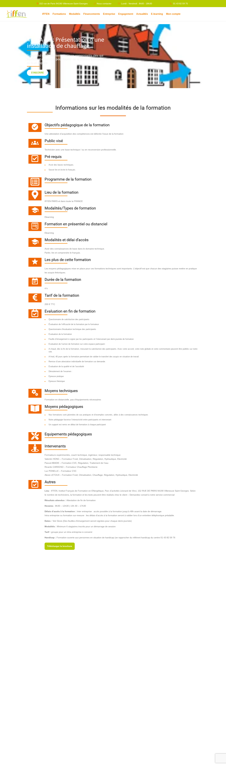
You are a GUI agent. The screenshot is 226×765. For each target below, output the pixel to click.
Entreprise (109, 14)
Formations (59, 14)
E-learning (157, 14)
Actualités (142, 14)
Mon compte (173, 14)
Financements (91, 14)
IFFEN (46, 14)
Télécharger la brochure (59, 546)
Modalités (74, 14)
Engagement (125, 14)
